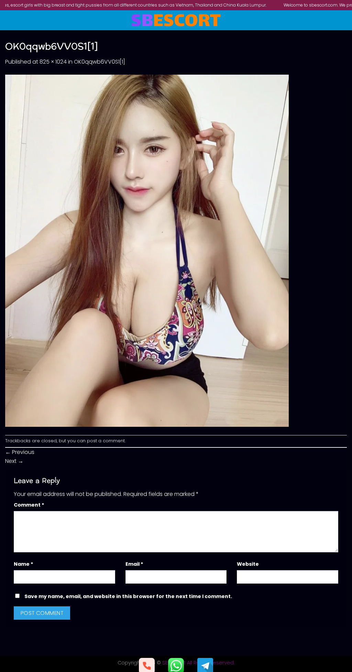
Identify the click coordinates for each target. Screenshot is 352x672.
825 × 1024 (53, 62)
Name (23, 564)
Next (14, 461)
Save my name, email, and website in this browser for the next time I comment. (128, 596)
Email (134, 564)
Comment (29, 504)
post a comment (106, 441)
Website (248, 564)
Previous (19, 452)
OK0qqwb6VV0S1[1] (99, 62)
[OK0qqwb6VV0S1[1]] (147, 250)
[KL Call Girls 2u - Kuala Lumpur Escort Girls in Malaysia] (176, 20)
